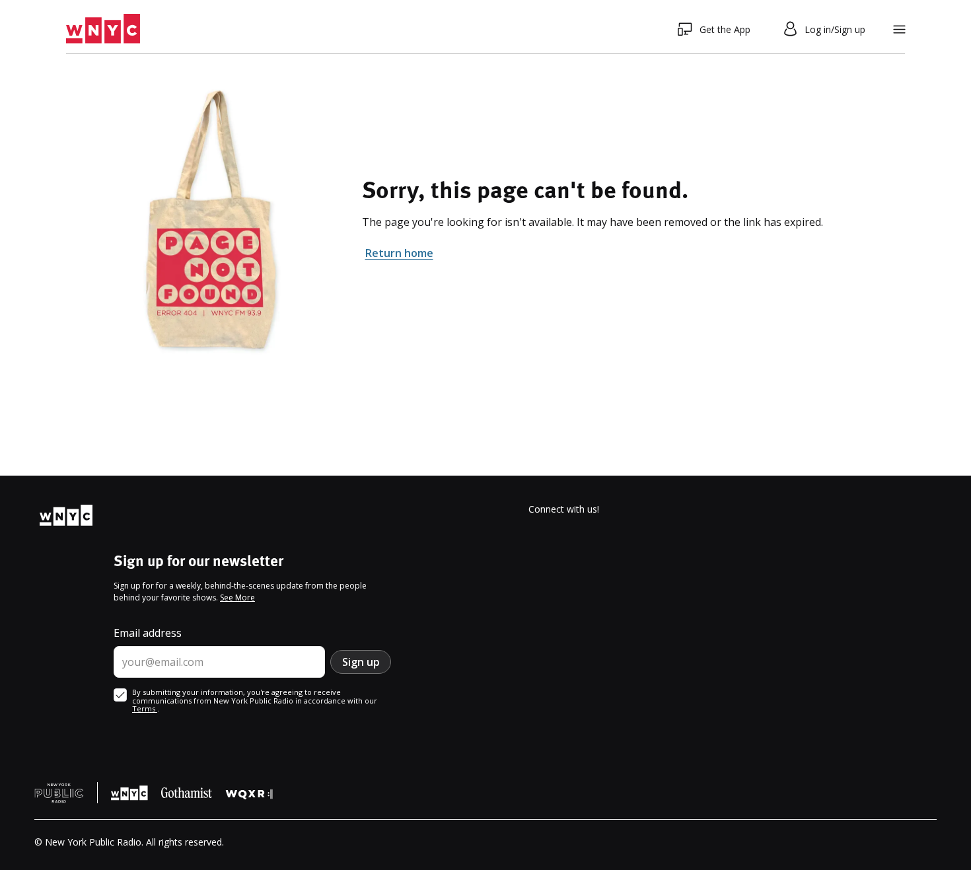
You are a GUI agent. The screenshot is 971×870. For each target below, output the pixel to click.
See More (237, 597)
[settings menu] (899, 29)
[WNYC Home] (103, 29)
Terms (144, 708)
